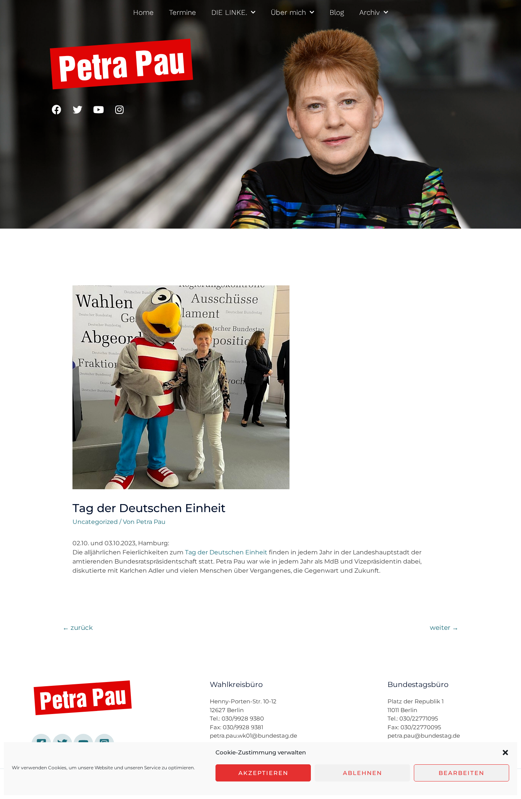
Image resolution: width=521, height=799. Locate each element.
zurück (78, 627)
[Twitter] (77, 109)
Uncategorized (95, 521)
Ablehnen (362, 773)
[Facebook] (56, 109)
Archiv (369, 12)
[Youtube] (98, 109)
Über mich (288, 12)
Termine (182, 12)
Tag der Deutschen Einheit (226, 552)
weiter (444, 627)
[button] (505, 752)
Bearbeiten (461, 773)
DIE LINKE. (229, 12)
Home (143, 12)
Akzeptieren (263, 773)
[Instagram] (119, 109)
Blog (337, 12)
